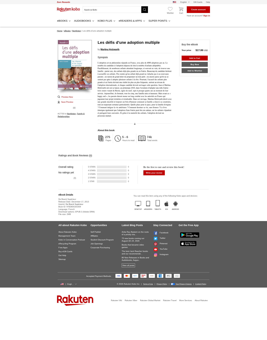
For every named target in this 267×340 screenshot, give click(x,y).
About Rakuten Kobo (67, 232)
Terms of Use (148, 284)
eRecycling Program (67, 244)
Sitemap (62, 259)
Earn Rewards (63, 2)
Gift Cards (197, 2)
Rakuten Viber (131, 300)
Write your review (154, 173)
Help (208, 2)
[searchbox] (115, 9)
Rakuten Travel (169, 300)
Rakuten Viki (116, 300)
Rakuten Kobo (68, 9)
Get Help (62, 255)
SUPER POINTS (158, 20)
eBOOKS (62, 20)
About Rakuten (201, 300)
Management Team (67, 236)
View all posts (128, 265)
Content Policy (200, 284)
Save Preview (67, 102)
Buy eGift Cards (65, 251)
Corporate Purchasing (100, 247)
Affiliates (94, 236)
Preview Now (67, 97)
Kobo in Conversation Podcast (71, 240)
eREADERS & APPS (131, 20)
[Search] (144, 9)
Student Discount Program (102, 240)
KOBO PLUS (105, 20)
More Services (185, 300)
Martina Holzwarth (110, 49)
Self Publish (96, 232)
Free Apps (62, 247)
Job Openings (97, 244)
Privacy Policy (162, 284)
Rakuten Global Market (150, 300)
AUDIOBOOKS (83, 20)
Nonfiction (71, 114)
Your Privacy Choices (183, 284)
